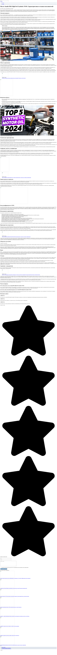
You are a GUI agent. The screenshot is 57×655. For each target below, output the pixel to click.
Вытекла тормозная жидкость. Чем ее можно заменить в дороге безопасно (10, 607)
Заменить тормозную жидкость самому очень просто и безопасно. (9, 635)
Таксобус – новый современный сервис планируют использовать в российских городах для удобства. (14, 616)
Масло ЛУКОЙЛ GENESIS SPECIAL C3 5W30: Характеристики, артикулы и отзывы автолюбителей (16, 177)
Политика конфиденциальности (6, 648)
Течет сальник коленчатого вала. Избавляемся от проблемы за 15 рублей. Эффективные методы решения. (15, 578)
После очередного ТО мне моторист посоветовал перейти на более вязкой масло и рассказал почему (14, 596)
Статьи (1, 1)
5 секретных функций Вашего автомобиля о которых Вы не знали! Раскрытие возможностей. (13, 588)
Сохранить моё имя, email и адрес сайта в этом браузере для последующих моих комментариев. (14, 567)
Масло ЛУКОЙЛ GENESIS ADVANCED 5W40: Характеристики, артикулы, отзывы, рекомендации (16, 236)
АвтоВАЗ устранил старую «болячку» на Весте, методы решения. (9, 626)
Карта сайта (3, 647)
